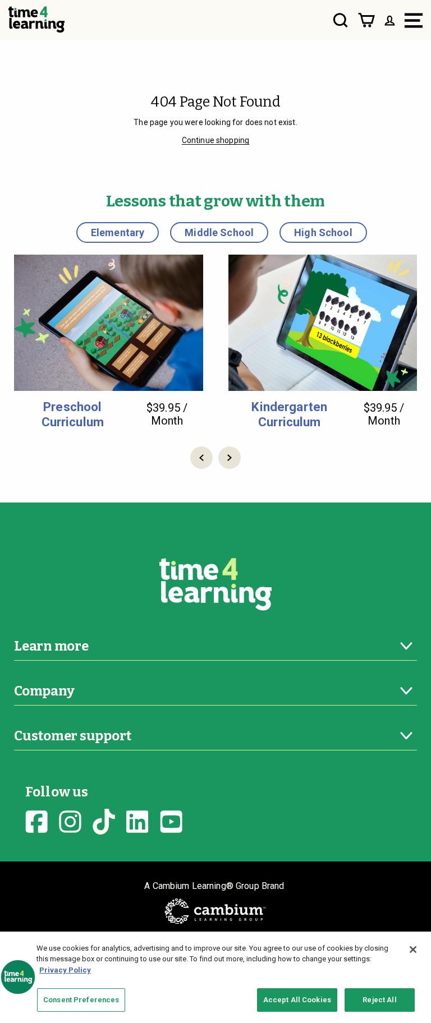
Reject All (379, 1000)
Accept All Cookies (297, 1000)
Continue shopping (215, 140)
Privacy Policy (65, 970)
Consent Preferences (81, 1000)
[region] (215, 977)
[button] (201, 457)
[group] (108, 342)
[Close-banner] (413, 949)
